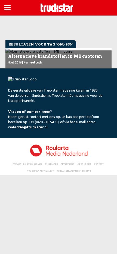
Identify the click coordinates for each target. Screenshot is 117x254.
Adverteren (68, 164)
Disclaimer (51, 164)
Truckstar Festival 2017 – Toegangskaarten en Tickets (59, 171)
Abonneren (84, 164)
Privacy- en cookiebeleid (27, 164)
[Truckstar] (57, 7)
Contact (99, 164)
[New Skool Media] (58, 150)
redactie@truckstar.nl (28, 127)
